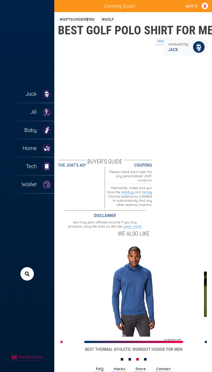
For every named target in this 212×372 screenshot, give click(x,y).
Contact (163, 368)
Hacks (119, 368)
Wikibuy (127, 192)
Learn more (132, 226)
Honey (147, 192)
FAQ (99, 368)
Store (140, 368)
